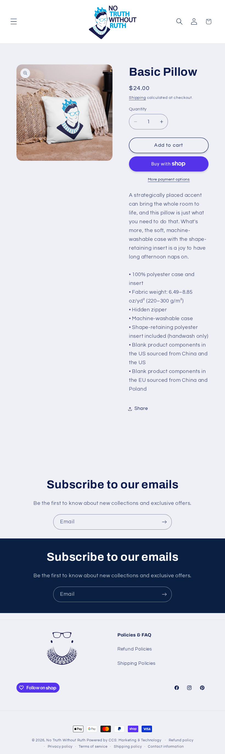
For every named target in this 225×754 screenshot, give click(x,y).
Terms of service (93, 746)
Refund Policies (134, 649)
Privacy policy (60, 746)
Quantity (138, 109)
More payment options (169, 179)
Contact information (166, 746)
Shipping (137, 98)
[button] (14, 21)
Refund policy (181, 740)
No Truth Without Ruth (66, 740)
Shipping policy (128, 746)
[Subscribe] (164, 522)
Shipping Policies (136, 663)
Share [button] (141, 408)
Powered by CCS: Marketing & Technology (124, 740)
